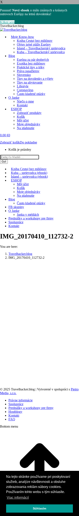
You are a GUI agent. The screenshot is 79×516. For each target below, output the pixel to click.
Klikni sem (7, 22)
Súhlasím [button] (39, 508)
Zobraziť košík (10, 142)
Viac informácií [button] (18, 497)
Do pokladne (28, 142)
